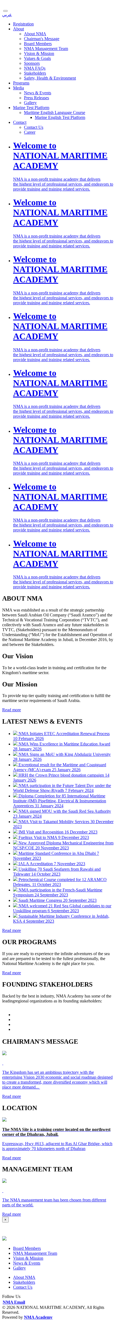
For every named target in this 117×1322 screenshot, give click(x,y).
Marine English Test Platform (60, 117)
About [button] (18, 29)
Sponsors (32, 63)
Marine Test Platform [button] (31, 107)
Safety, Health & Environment (50, 78)
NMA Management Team (46, 48)
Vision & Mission (39, 53)
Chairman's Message (41, 38)
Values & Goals (37, 58)
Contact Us (33, 127)
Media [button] (18, 88)
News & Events (37, 92)
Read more (11, 709)
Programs (21, 83)
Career (29, 132)
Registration (23, 24)
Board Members (38, 43)
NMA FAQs (34, 68)
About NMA (35, 33)
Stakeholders (35, 73)
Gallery (30, 102)
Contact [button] (19, 122)
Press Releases (36, 97)
